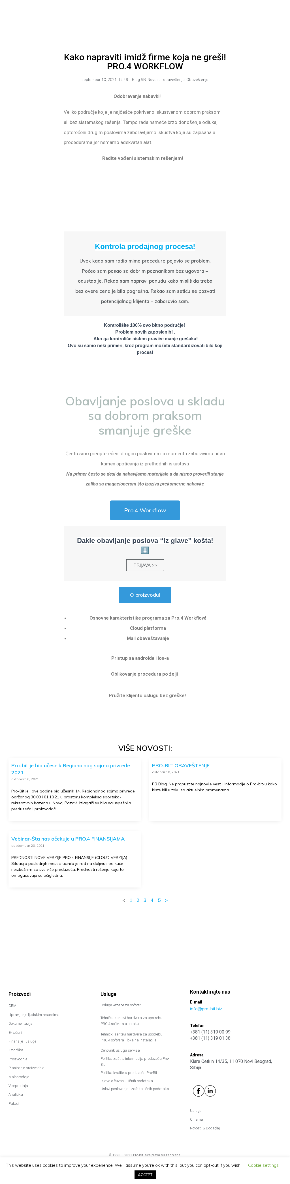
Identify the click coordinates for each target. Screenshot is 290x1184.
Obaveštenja (197, 79)
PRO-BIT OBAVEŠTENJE (181, 765)
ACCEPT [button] (145, 1174)
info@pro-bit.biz (206, 1008)
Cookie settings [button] (263, 1165)
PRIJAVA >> (145, 565)
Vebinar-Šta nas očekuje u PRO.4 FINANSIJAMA (68, 838)
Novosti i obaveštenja (166, 79)
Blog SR (139, 79)
